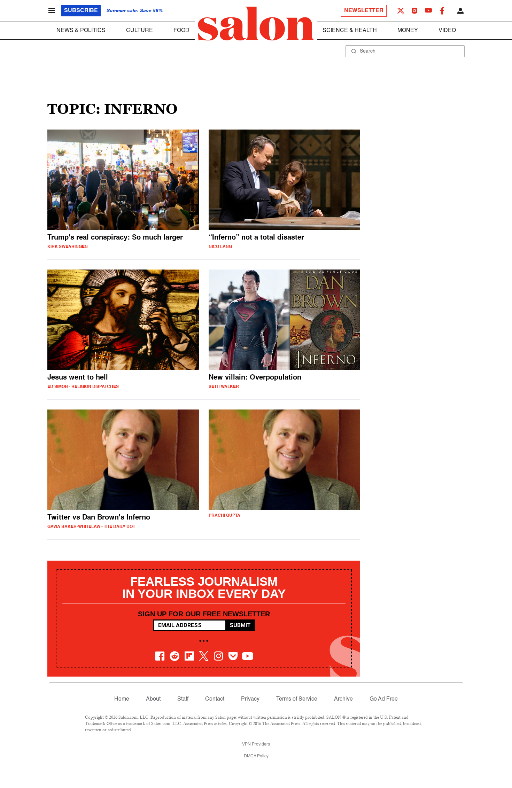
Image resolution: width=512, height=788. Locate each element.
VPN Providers (256, 744)
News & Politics (81, 30)
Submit (240, 625)
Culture (139, 30)
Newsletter (363, 11)
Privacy (250, 699)
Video (447, 30)
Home (121, 699)
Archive (343, 699)
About (153, 699)
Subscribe (81, 11)
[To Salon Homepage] (256, 24)
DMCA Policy (256, 756)
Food (181, 30)
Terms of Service (296, 699)
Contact (214, 699)
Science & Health (350, 30)
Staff (182, 699)
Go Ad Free (384, 699)
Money (407, 30)
